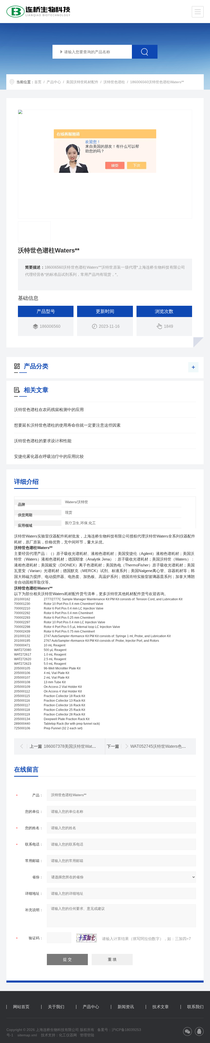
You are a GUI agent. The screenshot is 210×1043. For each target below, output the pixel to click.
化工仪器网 (68, 1035)
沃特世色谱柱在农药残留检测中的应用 (49, 409)
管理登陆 (87, 1035)
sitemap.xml (27, 1035)
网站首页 (21, 1007)
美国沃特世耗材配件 (82, 82)
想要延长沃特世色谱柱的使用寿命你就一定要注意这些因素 (67, 425)
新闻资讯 (126, 1007)
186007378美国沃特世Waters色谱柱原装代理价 (87, 746)
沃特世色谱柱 (114, 82)
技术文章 (160, 1007)
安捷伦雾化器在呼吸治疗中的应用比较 (49, 456)
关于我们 (56, 1007)
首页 (37, 82)
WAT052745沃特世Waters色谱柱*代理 (165, 746)
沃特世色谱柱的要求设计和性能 (42, 441)
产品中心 (54, 82)
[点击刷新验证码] (86, 938)
